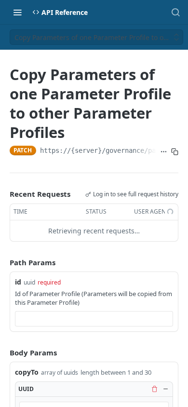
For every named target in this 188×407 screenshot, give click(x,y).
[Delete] (154, 388)
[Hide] (165, 388)
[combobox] (94, 318)
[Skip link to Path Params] (3, 262)
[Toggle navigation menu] (17, 12)
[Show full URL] (163, 151)
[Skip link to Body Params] (3, 352)
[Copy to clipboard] (174, 151)
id (18, 281)
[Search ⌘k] (175, 12)
